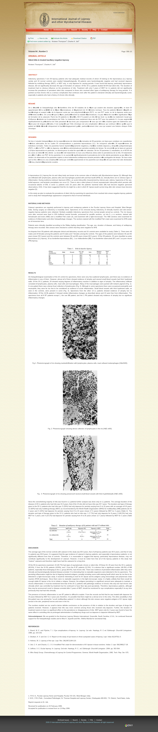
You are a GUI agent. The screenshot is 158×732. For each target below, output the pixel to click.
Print (32, 38)
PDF (94, 38)
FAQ (94, 30)
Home (46, 30)
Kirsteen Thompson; (60, 41)
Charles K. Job (73, 41)
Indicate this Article (60, 38)
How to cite (43, 38)
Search (74, 30)
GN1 (128, 725)
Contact (104, 30)
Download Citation (80, 38)
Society (85, 30)
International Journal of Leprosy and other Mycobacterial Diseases (65, 20)
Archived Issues (59, 30)
